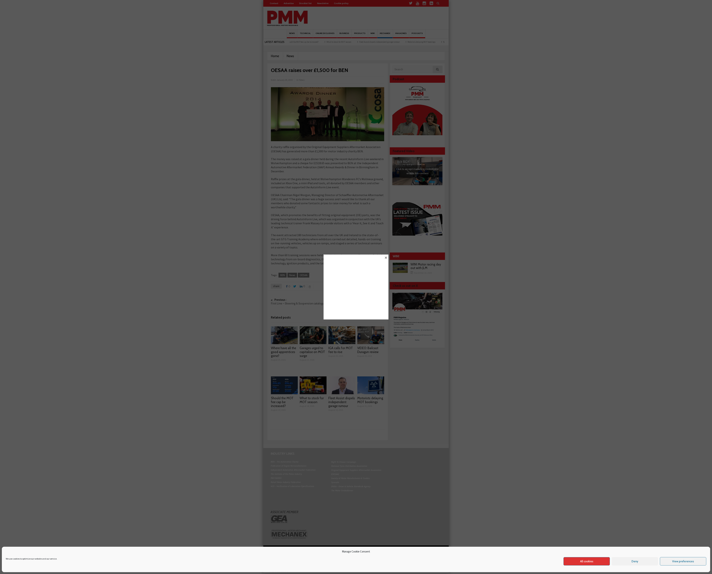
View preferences (683, 561)
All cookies (586, 561)
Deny (635, 561)
